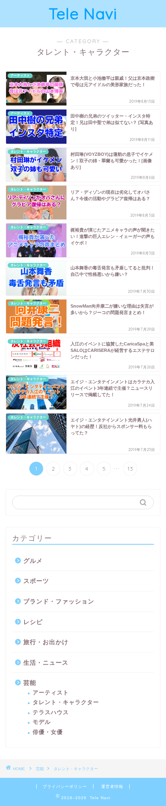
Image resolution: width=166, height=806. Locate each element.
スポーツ (36, 580)
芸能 (29, 682)
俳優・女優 (48, 732)
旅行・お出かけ (45, 642)
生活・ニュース (45, 662)
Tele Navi (83, 13)
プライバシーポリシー (65, 786)
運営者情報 (112, 786)
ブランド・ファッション (58, 601)
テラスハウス (51, 712)
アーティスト (51, 693)
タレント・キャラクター (66, 702)
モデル (42, 722)
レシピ (33, 621)
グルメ (33, 560)
